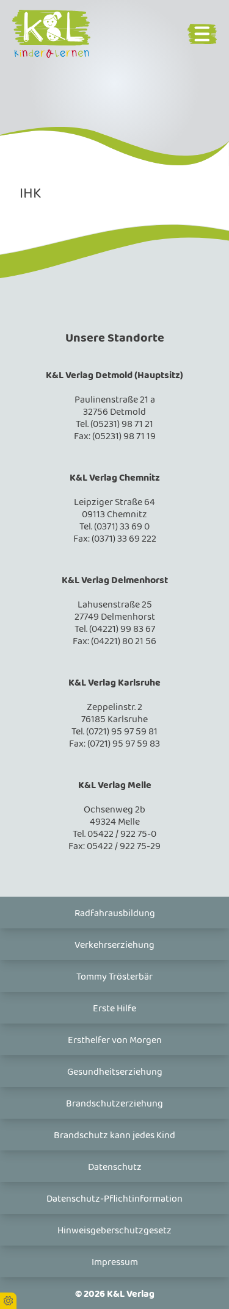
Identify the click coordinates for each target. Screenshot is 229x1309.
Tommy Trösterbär (114, 977)
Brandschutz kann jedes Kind (114, 1135)
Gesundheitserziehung (114, 1072)
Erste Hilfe (114, 1008)
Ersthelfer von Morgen (115, 1040)
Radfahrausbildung (115, 913)
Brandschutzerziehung (114, 1104)
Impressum (115, 1262)
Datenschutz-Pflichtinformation (114, 1199)
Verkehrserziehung (114, 945)
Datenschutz (115, 1167)
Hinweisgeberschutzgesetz (114, 1230)
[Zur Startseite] (63, 34)
